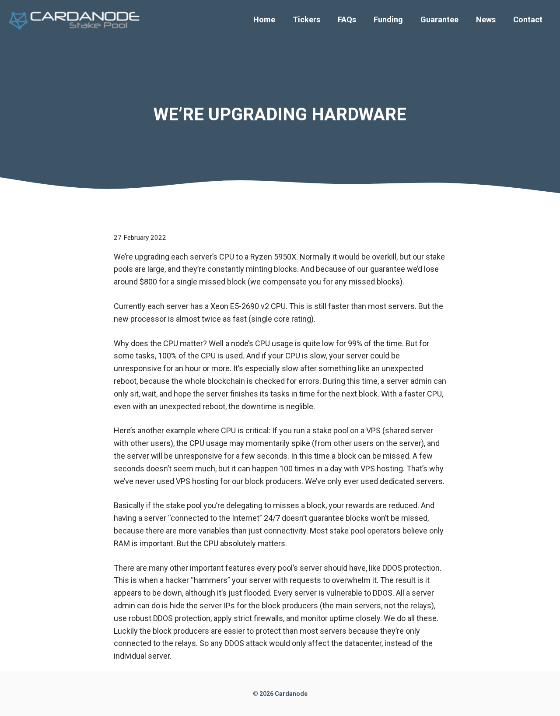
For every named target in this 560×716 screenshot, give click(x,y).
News (486, 19)
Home (264, 19)
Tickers (306, 19)
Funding (388, 19)
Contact (527, 19)
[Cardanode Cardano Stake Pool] (76, 19)
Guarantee (439, 19)
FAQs (347, 19)
